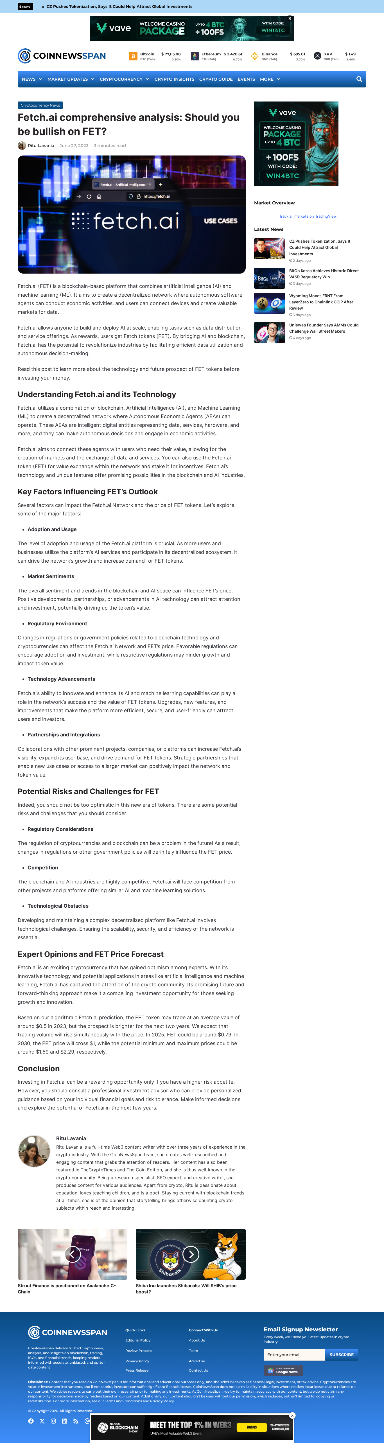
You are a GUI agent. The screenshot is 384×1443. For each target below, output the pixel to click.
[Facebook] (31, 1421)
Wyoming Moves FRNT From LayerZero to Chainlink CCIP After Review (321, 301)
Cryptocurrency (121, 79)
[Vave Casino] (192, 28)
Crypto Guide (216, 79)
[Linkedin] (64, 1421)
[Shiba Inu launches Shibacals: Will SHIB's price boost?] (190, 1254)
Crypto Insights (174, 79)
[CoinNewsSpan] (62, 56)
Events (246, 79)
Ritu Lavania (41, 145)
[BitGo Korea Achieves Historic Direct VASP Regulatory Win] (269, 278)
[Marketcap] (87, 1421)
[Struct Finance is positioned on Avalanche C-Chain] (72, 1254)
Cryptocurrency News (40, 105)
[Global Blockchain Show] (192, 1428)
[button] (135, 1330)
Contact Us (198, 1370)
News (28, 79)
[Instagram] (53, 1421)
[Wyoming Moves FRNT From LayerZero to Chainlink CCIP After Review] (269, 303)
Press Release (136, 1370)
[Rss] (76, 1421)
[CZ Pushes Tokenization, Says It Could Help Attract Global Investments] (269, 248)
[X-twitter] (42, 1421)
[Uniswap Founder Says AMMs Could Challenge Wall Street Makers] (269, 332)
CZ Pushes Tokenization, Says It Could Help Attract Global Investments (119, 6)
